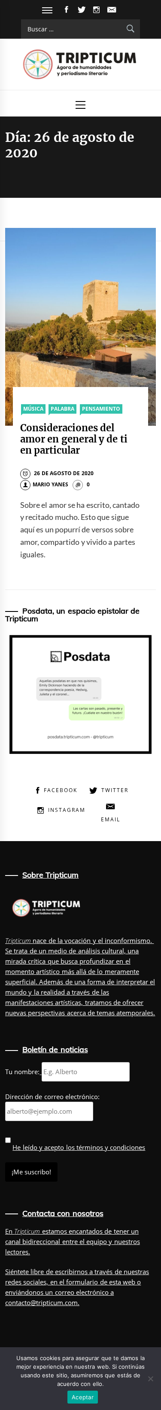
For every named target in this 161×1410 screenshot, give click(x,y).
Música (33, 408)
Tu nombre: (22, 1071)
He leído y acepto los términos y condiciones (78, 1147)
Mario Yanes (50, 484)
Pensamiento (101, 408)
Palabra (62, 408)
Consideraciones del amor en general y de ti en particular (74, 439)
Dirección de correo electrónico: (52, 1096)
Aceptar (83, 1397)
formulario (82, 1282)
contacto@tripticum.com (41, 1302)
